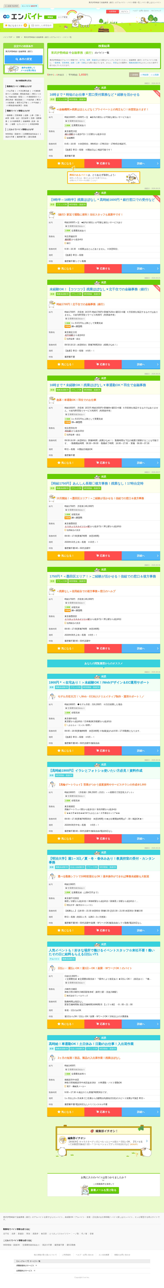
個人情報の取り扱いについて (45, 1255)
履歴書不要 (21, 137)
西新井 (35, 1234)
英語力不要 (9, 137)
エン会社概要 (104, 1255)
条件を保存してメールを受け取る (28, 69)
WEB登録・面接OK (13, 134)
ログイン (124, 11)
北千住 (82, 60)
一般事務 (8, 115)
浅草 (88, 60)
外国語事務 (34, 124)
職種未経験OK (134, 63)
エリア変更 (63, 17)
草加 (28, 1234)
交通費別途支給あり (31, 134)
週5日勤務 (32, 137)
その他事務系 (15, 121)
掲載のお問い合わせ (122, 1255)
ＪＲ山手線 (9, 91)
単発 (115, 63)
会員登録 (112, 11)
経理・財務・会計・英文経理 (16, 118)
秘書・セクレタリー (19, 124)
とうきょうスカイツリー (59, 1234)
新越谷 (94, 60)
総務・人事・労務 (32, 115)
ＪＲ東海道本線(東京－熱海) (16, 105)
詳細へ (141, 163)
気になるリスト (17, 25)
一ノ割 (76, 1234)
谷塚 (92, 1234)
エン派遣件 (11, 6)
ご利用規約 (66, 1255)
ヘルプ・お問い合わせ (141, 11)
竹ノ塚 (84, 1234)
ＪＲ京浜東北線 (23, 91)
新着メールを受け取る (103, 1190)
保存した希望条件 (43, 25)
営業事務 (18, 115)
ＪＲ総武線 (29, 100)
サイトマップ (156, 11)
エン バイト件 (29, 6)
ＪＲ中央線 (34, 103)
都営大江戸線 (22, 103)
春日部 (44, 1234)
